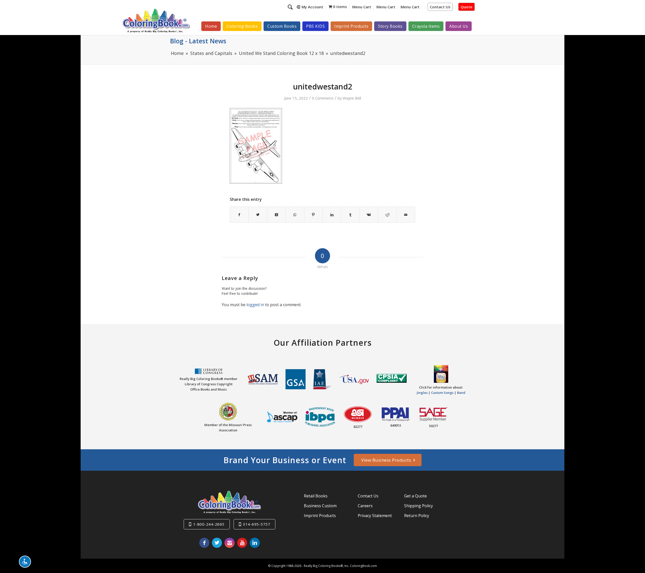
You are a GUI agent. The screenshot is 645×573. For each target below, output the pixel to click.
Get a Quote (415, 496)
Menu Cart (361, 6)
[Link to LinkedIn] (255, 543)
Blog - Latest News (198, 41)
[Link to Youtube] (242, 543)
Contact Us (440, 6)
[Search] (291, 7)
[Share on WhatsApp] (295, 214)
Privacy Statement (375, 515)
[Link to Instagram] (229, 543)
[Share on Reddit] (387, 214)
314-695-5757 (256, 524)
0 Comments (323, 98)
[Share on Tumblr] (350, 214)
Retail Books (316, 496)
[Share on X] (258, 214)
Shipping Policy (418, 505)
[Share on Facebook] (239, 214)
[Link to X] (217, 543)
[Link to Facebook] (204, 543)
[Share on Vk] (369, 214)
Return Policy (416, 515)
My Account (312, 6)
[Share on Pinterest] (313, 214)
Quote (466, 6)
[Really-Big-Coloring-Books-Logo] (156, 21)
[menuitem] (310, 8)
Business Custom (320, 505)
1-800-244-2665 (208, 524)
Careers (365, 505)
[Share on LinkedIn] (332, 214)
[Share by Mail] (406, 214)
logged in (255, 304)
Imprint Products (320, 515)
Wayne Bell (352, 98)
